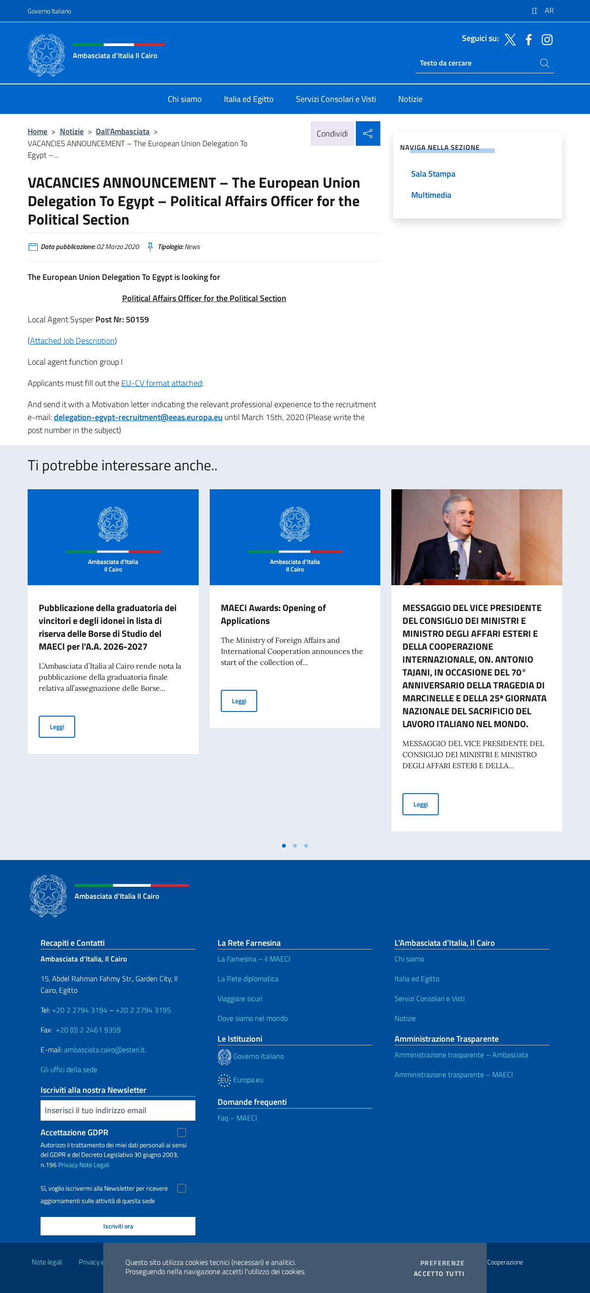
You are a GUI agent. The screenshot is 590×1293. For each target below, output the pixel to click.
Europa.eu (247, 1079)
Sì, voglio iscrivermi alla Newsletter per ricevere (104, 1188)
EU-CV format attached (161, 383)
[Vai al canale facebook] (526, 38)
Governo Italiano (49, 11)
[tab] (284, 846)
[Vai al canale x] (508, 38)
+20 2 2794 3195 (143, 1009)
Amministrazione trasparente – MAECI (454, 1074)
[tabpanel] (113, 663)
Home (37, 131)
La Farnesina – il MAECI (254, 958)
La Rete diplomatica (248, 978)
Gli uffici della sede (69, 1069)
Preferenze (442, 1263)
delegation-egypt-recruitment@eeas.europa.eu (138, 417)
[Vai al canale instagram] (545, 38)
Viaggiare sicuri (240, 998)
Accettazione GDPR (74, 1132)
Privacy (68, 1164)
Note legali (47, 1262)
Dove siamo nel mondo (253, 1018)
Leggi (62, 726)
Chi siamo (409, 958)
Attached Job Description (72, 340)
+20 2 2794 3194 (79, 1009)
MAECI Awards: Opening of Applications (273, 614)
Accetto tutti (439, 1273)
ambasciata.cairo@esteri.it (104, 1049)
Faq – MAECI (237, 1117)
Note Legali (94, 1164)
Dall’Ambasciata (123, 131)
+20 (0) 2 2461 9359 (88, 1029)
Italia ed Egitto (417, 978)
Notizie (72, 131)
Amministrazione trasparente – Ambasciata (461, 1054)
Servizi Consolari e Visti (430, 998)
